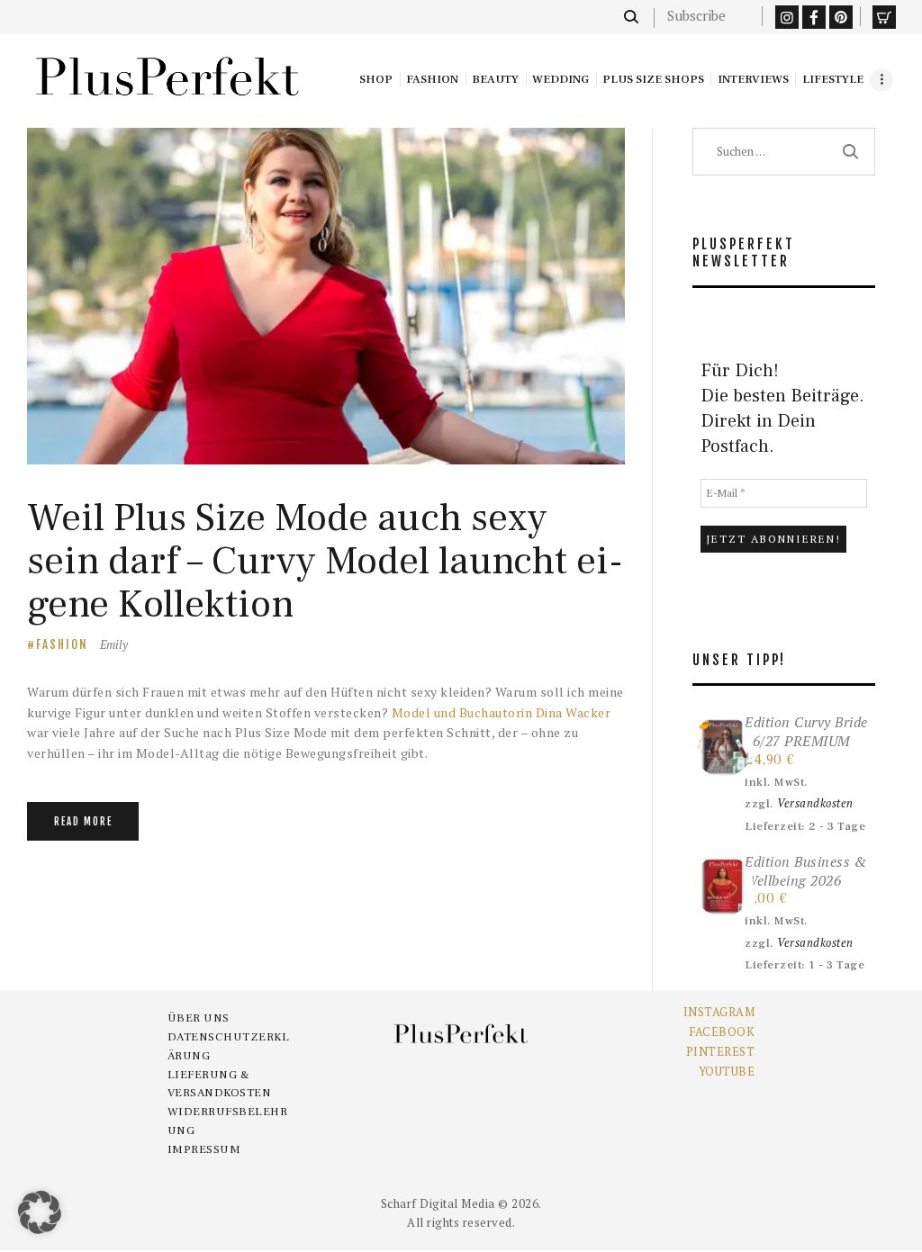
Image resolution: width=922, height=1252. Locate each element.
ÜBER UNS (198, 1018)
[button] (39, 1212)
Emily (114, 644)
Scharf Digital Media (438, 1203)
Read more (83, 821)
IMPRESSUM (204, 1149)
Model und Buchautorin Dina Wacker (501, 712)
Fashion (62, 644)
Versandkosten (815, 803)
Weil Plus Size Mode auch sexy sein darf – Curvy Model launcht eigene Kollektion (325, 561)
